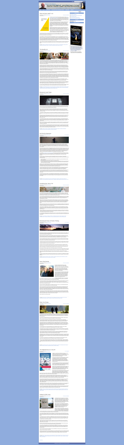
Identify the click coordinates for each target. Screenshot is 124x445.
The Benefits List (44, 49)
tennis (52, 257)
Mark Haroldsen (44, 45)
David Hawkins (51, 44)
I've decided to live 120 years (63, 297)
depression (54, 44)
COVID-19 (46, 128)
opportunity (53, 45)
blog (43, 15)
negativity (41, 88)
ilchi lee (48, 389)
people (63, 389)
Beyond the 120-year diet (49, 86)
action (43, 86)
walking (57, 345)
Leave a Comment (66, 93)
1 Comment (67, 222)
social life (42, 390)
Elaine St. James (44, 435)
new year (52, 216)
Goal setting (47, 87)
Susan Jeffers (49, 257)
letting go (41, 45)
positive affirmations (62, 256)
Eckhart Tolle (47, 178)
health (66, 44)
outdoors (52, 345)
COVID (60, 86)
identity (46, 179)
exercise (44, 87)
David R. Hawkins (64, 86)
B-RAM (45, 86)
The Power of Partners (73, 14)
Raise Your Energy (44, 302)
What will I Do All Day (42, 436)
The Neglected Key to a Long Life (47, 349)
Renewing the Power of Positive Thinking (49, 220)
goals (50, 87)
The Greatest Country (73, 16)
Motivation (66, 87)
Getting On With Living (45, 394)
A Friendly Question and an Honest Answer (76, 15)
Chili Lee (45, 297)
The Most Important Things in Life (75, 17)
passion (58, 216)
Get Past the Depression (45, 133)
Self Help (61, 45)
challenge (43, 44)
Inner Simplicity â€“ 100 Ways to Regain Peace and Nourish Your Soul (59, 435)
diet (67, 86)
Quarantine (48, 129)
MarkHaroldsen (48, 93)
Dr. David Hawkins (60, 44)
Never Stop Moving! (44, 261)
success (56, 88)
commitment (46, 44)
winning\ (54, 257)
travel (65, 216)
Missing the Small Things (45, 92)
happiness (58, 178)
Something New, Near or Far (46, 183)
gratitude (49, 128)
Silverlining (54, 129)
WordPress (68, 443)
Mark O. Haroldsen (49, 45)
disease (57, 44)
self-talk (54, 88)
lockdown (52, 128)
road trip (60, 216)
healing (65, 44)
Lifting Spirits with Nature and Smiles (75, 18)
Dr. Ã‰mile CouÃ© (49, 297)
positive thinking (57, 45)
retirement (65, 389)
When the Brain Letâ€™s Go (46, 13)
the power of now (66, 179)
